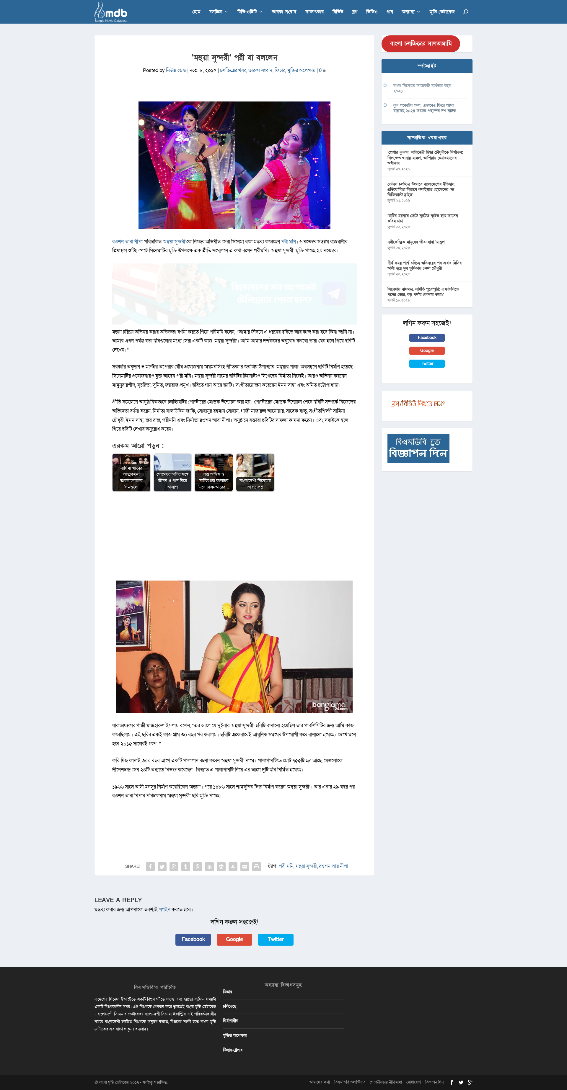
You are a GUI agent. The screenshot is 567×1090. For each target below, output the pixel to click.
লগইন (164, 909)
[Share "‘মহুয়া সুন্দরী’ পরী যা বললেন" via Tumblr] (186, 867)
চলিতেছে (229, 1006)
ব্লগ (354, 12)
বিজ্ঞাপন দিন (434, 1082)
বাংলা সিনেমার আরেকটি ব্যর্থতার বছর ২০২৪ (422, 88)
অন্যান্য (408, 12)
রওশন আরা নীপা (127, 241)
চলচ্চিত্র (215, 12)
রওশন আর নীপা (333, 866)
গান (390, 12)
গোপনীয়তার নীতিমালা (386, 1082)
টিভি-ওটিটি (247, 12)
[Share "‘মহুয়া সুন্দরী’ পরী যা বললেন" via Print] (257, 867)
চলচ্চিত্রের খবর (233, 70)
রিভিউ (338, 12)
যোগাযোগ (413, 1082)
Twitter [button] (276, 939)
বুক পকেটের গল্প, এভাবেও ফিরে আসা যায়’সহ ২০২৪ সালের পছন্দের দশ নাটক (424, 108)
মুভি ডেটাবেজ (442, 12)
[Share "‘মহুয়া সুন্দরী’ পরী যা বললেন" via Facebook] (150, 867)
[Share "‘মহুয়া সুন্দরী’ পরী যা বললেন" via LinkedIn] (209, 867)
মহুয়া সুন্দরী (174, 241)
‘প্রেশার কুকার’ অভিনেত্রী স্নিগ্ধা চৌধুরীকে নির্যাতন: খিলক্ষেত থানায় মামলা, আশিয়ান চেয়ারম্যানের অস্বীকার (425, 158)
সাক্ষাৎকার (314, 12)
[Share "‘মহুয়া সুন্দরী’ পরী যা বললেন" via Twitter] (162, 867)
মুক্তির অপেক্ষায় (301, 70)
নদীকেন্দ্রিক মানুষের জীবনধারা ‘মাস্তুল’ (416, 242)
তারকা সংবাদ (284, 12)
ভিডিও (372, 12)
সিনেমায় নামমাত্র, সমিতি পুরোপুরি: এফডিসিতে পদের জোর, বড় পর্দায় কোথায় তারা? (423, 291)
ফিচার (280, 70)
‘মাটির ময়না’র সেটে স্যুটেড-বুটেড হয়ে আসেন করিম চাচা (422, 218)
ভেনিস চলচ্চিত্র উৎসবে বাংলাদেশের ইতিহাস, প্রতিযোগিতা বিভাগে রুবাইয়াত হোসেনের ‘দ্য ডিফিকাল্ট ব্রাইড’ (421, 189)
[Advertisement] (234, 539)
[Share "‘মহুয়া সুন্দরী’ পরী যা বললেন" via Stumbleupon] (233, 867)
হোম (196, 12)
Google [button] (234, 939)
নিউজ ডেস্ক (176, 70)
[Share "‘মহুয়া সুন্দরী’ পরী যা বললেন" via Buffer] (221, 867)
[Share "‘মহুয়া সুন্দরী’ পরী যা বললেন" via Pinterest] (197, 867)
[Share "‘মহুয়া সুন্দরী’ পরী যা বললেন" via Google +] (174, 867)
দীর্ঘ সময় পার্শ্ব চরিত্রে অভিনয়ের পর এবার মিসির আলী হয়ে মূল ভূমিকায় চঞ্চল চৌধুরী (424, 265)
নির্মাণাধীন (230, 1021)
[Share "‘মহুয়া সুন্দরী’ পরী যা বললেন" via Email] (245, 867)
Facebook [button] (193, 939)
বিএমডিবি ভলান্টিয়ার (349, 1082)
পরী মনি (288, 241)
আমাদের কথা (319, 1082)
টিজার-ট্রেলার (232, 1050)
